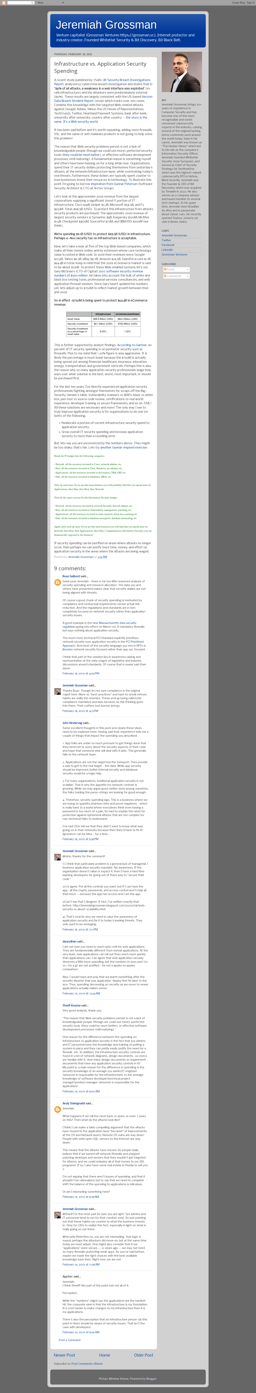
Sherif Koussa (71, 1005)
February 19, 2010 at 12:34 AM (81, 993)
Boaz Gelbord (71, 576)
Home (104, 1355)
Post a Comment (70, 1340)
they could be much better (81, 155)
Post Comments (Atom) (87, 1363)
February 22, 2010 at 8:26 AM (81, 1332)
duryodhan (69, 941)
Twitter (166, 240)
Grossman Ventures (174, 254)
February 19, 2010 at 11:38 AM (81, 1264)
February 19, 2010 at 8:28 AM (81, 1196)
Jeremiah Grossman (106, 24)
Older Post (143, 1355)
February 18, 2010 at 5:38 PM (80, 839)
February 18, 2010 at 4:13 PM (80, 711)
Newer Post (64, 1355)
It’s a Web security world (80, 121)
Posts (170, 269)
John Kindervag (72, 723)
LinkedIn (167, 250)
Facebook (168, 245)
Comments (173, 276)
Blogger (151, 1378)
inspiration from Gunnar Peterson (114, 184)
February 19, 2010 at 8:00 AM (81, 1091)
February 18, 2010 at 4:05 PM (81, 673)
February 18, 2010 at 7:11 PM (80, 929)
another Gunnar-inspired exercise (123, 447)
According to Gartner (132, 345)
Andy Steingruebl (74, 1103)
